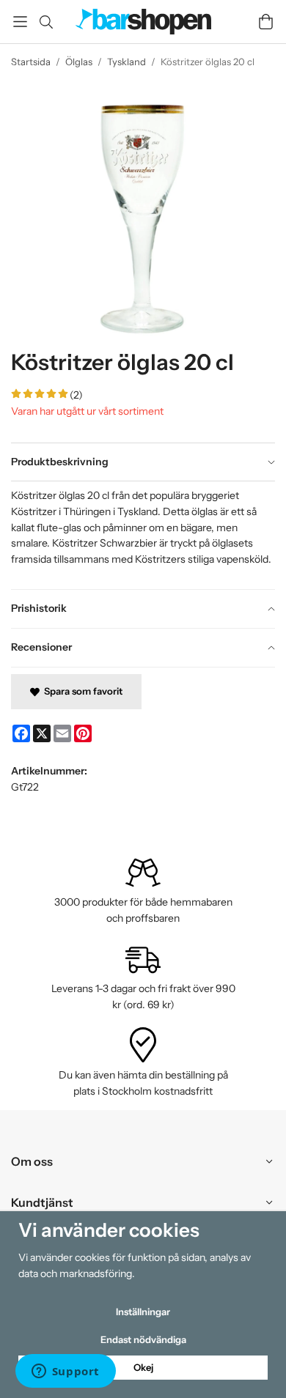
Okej (143, 1367)
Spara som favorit (81, 691)
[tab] (143, 462)
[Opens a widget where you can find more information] (65, 1372)
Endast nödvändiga (143, 1339)
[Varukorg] (266, 21)
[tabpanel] (143, 535)
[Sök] (46, 22)
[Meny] (20, 21)
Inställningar (143, 1311)
